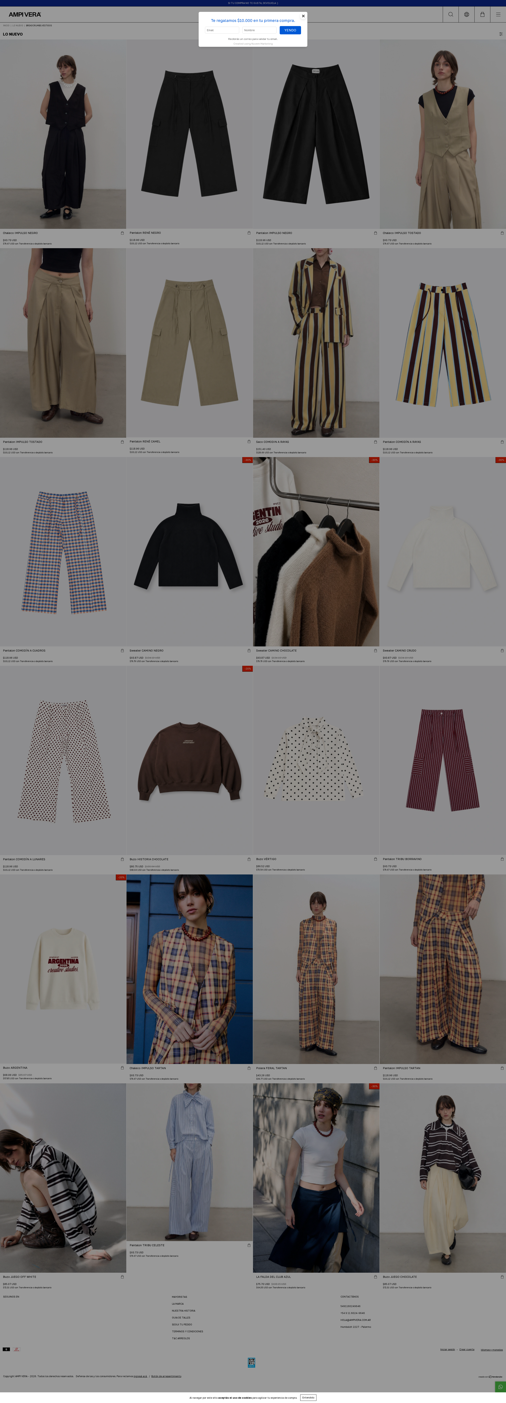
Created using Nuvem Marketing (253, 43)
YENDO (290, 30)
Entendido (308, 1397)
